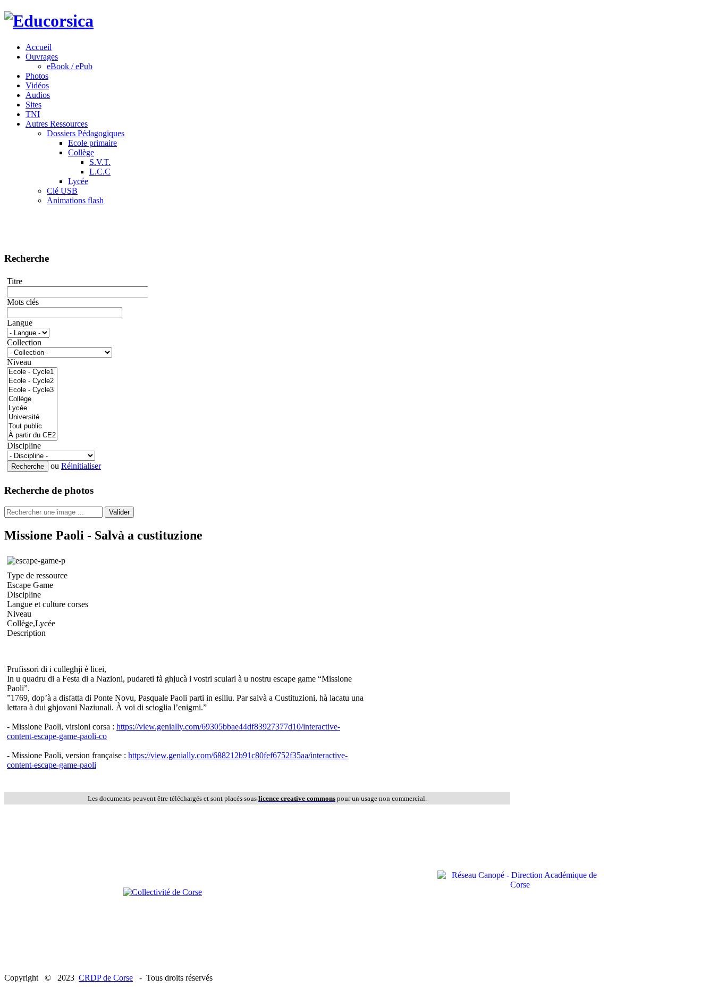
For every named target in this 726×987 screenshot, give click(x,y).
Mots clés (23, 301)
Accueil (39, 47)
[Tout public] (32, 426)
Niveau (19, 362)
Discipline (24, 445)
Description (26, 632)
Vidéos (37, 85)
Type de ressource (37, 575)
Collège (81, 152)
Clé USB (62, 190)
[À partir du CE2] (32, 435)
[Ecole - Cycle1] (32, 372)
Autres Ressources (57, 123)
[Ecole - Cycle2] (32, 381)
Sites (33, 104)
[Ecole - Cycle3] (32, 390)
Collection (24, 342)
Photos (37, 75)
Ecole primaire (92, 142)
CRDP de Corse (106, 977)
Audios (38, 94)
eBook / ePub (69, 66)
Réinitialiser (81, 465)
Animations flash (75, 200)
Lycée (78, 181)
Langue (19, 322)
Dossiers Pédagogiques (85, 133)
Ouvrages (42, 56)
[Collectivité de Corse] (162, 892)
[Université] (32, 417)
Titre (14, 281)
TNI (33, 114)
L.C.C (100, 171)
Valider (119, 512)
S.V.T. (100, 162)
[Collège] (32, 399)
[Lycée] (32, 408)
